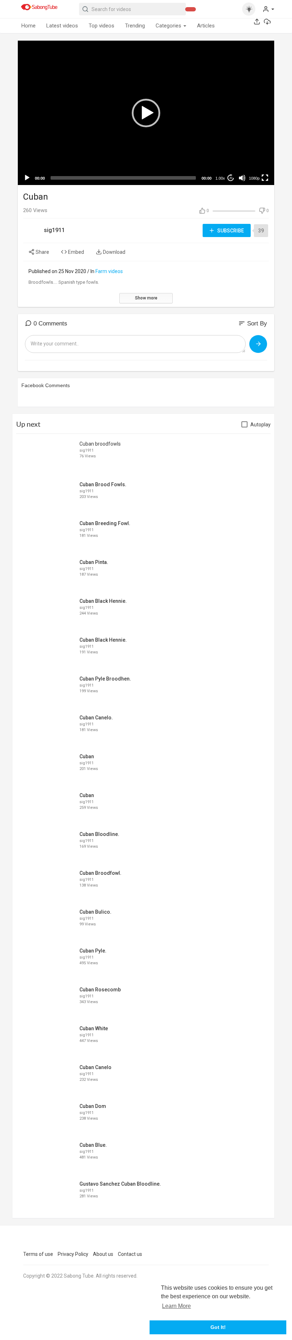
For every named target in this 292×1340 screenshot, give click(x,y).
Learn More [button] (176, 1306)
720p (252, 150)
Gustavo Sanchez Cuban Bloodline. (120, 1184)
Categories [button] (169, 25)
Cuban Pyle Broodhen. (105, 679)
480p (252, 161)
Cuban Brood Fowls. (102, 484)
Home (28, 25)
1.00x (220, 178)
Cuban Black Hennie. (103, 601)
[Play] (27, 177)
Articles (206, 25)
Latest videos (62, 25)
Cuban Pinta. (93, 562)
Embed (75, 252)
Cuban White (93, 1028)
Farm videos (109, 271)
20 (230, 178)
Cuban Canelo (95, 1067)
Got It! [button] (218, 1327)
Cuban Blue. (93, 1145)
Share (42, 252)
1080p (254, 178)
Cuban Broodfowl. (100, 873)
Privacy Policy (73, 1254)
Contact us (130, 1254)
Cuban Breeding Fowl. (104, 523)
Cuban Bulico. (95, 912)
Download (113, 252)
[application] (146, 113)
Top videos (101, 25)
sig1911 (54, 230)
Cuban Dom (92, 1106)
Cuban (86, 756)
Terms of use (38, 1254)
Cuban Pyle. (92, 951)
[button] (268, 9)
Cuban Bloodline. (99, 834)
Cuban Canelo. (96, 717)
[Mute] (242, 177)
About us (103, 1254)
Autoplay (260, 424)
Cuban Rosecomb (100, 989)
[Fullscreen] (264, 177)
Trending (135, 25)
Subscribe (230, 230)
